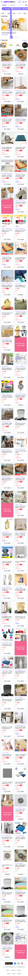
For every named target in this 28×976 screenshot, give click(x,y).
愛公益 (10, 35)
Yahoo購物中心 (9, 2)
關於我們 (14, 970)
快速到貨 (10, 17)
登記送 (10, 12)
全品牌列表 (24, 40)
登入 (20, 2)
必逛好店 (10, 26)
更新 (24, 967)
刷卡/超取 (11, 29)
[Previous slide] (2, 55)
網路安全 (9, 973)
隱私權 (14, 973)
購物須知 (19, 970)
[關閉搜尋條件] (9, 5)
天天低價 (10, 20)
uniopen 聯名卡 (17, 8)
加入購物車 (7, 74)
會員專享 (10, 32)
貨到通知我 (20, 74)
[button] (9, 37)
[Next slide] (12, 55)
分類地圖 (19, 973)
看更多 (10, 37)
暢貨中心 (10, 15)
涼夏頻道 (10, 23)
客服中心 (8, 970)
